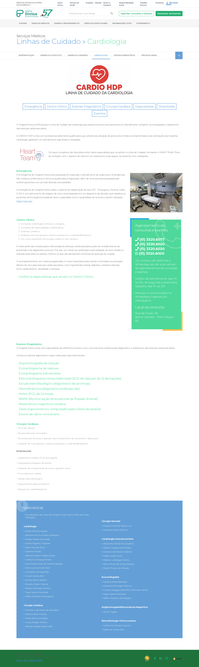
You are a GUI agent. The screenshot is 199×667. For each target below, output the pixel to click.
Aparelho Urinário (78, 55)
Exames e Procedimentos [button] (67, 23)
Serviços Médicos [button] (40, 23)
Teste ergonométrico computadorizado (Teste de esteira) (60, 409)
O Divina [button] (23, 23)
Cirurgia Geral (149, 55)
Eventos (99, 113)
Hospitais (89, 3)
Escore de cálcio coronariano (39, 414)
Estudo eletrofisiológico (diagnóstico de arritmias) (54, 383)
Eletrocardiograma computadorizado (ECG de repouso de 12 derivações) (70, 378)
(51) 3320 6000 (172, 4)
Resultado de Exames (169, 13)
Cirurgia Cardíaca (118, 106)
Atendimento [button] (143, 23)
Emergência (33, 106)
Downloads (167, 106)
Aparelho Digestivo (51, 55)
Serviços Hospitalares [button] (96, 23)
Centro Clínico (57, 106)
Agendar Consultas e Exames (136, 13)
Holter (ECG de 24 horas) (36, 394)
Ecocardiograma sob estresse (40, 373)
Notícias (98, 3)
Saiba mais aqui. (24, 201)
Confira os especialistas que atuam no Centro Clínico (56, 276)
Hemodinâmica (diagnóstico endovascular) (49, 388)
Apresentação (26, 55)
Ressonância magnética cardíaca (42, 404)
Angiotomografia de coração (39, 363)
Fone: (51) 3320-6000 (29, 660)
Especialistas (144, 106)
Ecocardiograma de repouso (39, 368)
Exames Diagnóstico (86, 106)
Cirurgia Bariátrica (124, 55)
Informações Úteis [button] (122, 23)
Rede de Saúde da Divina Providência (29, 4)
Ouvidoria (159, 3)
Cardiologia (101, 55)
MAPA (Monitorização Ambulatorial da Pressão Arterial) (58, 399)
